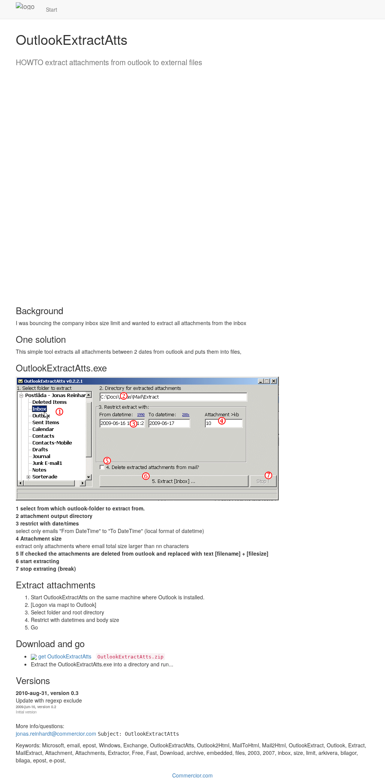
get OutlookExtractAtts (64, 656)
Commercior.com (192, 775)
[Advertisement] (46, 183)
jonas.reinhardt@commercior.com (56, 733)
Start (51, 9)
